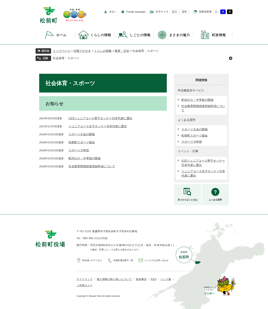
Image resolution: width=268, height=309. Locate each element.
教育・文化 (122, 50)
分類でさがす (82, 50)
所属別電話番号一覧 (123, 260)
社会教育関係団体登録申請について (92, 166)
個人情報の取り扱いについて (114, 279)
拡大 (174, 11)
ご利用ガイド (85, 285)
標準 (184, 11)
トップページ (61, 50)
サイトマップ (85, 279)
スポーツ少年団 (79, 150)
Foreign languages (136, 11)
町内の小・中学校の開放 (85, 158)
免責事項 (141, 279)
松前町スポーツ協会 (82, 142)
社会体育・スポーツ (66, 58)
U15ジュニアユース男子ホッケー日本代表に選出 (100, 118)
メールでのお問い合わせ (156, 260)
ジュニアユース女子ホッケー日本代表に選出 (98, 126)
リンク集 (165, 279)
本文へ (112, 11)
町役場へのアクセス (92, 260)
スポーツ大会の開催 (82, 134)
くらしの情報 (103, 50)
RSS (153, 279)
